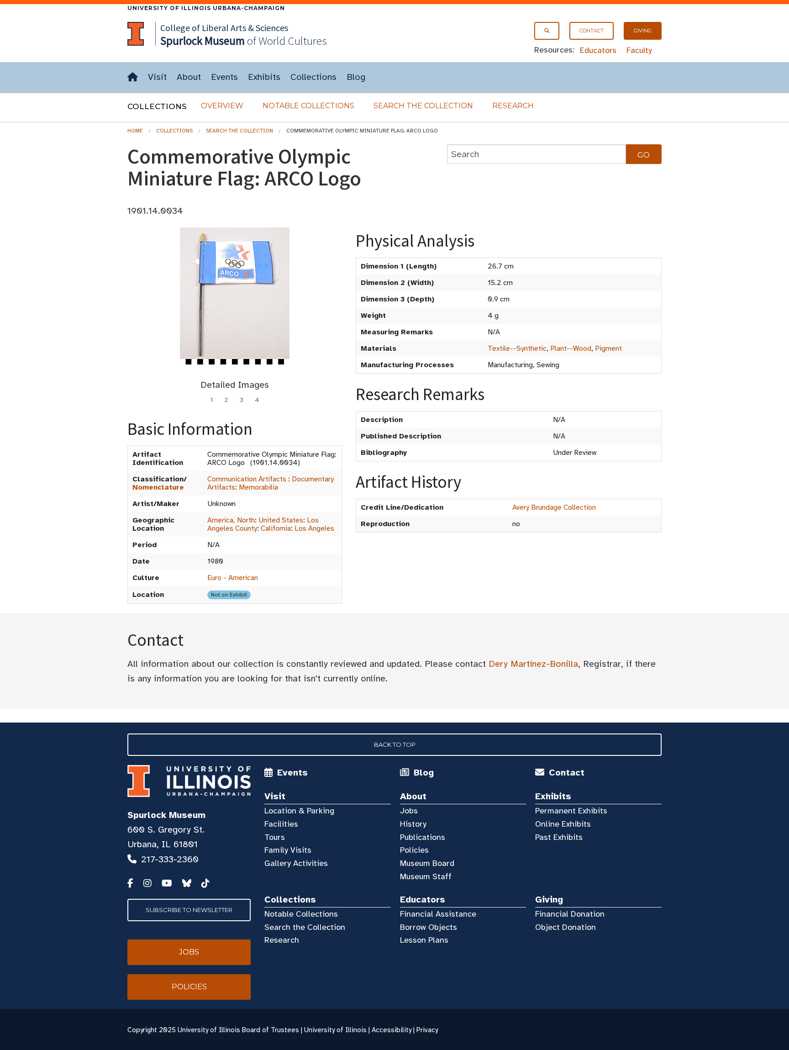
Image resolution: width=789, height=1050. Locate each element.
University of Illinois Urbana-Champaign (206, 8)
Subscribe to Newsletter (189, 909)
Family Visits (287, 850)
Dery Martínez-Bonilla (533, 664)
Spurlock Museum (166, 815)
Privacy (427, 1030)
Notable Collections (308, 105)
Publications (422, 837)
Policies (414, 850)
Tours (274, 837)
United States (280, 520)
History (413, 824)
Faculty (639, 50)
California (276, 528)
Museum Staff (426, 876)
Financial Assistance (438, 914)
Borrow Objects (428, 927)
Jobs (409, 811)
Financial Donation (570, 914)
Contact (591, 30)
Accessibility (391, 1030)
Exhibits (264, 77)
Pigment (608, 348)
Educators (598, 50)
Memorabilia (258, 487)
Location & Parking (299, 811)
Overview (222, 105)
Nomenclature (158, 487)
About (189, 77)
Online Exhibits (563, 824)
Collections (313, 77)
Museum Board (427, 863)
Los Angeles (314, 528)
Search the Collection (423, 105)
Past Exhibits (559, 837)
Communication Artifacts (246, 479)
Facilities (281, 824)
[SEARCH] (546, 31)
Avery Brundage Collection (554, 507)
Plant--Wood (570, 348)
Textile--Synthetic (517, 348)
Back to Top (395, 744)
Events (224, 77)
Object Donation (565, 927)
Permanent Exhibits (571, 811)
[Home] (132, 77)
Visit (157, 77)
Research (513, 105)
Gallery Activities (296, 863)
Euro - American (232, 577)
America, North (231, 520)
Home (135, 130)
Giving (643, 30)
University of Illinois (335, 1030)
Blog (356, 77)
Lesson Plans (424, 940)
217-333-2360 (170, 859)
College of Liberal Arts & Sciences (224, 27)
